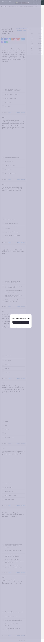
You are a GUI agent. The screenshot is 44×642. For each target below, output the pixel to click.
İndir (20, 322)
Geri (20, 325)
